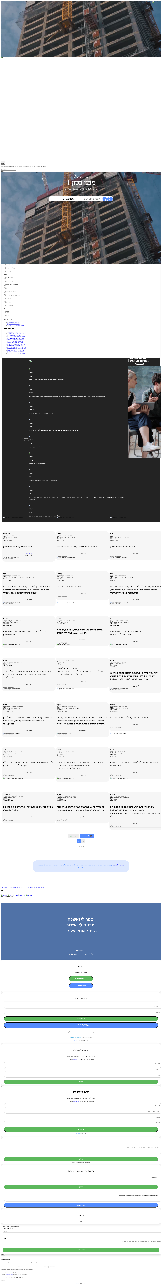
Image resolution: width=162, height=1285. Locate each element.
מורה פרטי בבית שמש (66, 620)
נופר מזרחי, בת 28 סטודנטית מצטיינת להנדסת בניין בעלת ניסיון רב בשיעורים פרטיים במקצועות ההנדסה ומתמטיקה (81, 808)
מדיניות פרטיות (12, 887)
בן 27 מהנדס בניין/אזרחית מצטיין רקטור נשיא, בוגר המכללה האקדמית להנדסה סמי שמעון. (28, 764)
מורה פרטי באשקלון (65, 660)
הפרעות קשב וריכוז (13, 295)
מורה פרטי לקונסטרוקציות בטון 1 (15, 325)
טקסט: (4, 1238)
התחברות (81, 1019)
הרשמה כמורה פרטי (28, 887)
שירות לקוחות (37, 887)
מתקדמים (9, 281)
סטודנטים (9, 306)
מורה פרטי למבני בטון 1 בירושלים (16, 344)
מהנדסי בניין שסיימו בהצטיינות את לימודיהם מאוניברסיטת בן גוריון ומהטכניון (28, 808)
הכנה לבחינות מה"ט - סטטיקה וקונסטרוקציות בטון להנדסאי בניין (24, 633)
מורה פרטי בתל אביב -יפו (66, 706)
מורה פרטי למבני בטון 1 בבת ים (15, 339)
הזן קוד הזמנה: (154, 1177)
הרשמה (76, 1040)
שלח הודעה (81, 1250)
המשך (2, 1280)
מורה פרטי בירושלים (65, 536)
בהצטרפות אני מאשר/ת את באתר (14, 1274)
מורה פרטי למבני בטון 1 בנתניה (15, 345)
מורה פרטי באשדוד (65, 576)
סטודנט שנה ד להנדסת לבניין (122, 546)
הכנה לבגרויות (11, 292)
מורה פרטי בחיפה (118, 796)
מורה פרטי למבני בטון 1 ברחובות (15, 350)
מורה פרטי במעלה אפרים (13, 706)
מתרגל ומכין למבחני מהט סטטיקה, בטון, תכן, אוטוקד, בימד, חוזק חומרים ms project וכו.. (80, 631)
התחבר (78, 1134)
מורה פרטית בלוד (118, 662)
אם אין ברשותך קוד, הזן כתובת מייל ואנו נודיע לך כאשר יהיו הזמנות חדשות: (138, 1195)
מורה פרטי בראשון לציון (12, 536)
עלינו (42, 887)
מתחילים (9, 278)
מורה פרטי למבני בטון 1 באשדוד (15, 333)
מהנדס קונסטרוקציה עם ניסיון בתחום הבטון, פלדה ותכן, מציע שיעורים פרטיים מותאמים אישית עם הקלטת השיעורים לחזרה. (27, 674)
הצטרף (81, 1129)
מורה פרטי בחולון (118, 576)
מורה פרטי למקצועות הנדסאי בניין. (18, 546)
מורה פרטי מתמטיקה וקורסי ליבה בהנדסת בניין (77, 546)
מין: (5, 308)
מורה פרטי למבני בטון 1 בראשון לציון (16, 348)
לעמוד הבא (85, 836)
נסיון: (5, 274)
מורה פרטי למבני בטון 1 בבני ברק (15, 338)
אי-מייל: (5, 1231)
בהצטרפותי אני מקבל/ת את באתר (81, 1059)
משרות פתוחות (4, 887)
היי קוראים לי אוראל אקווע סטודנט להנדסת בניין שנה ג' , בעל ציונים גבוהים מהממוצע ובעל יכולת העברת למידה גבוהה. (81, 671)
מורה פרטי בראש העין (119, 620)
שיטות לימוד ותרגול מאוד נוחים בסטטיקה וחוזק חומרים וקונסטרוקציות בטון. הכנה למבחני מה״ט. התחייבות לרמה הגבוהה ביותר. (80, 765)
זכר (7, 312)
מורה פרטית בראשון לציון (66, 796)
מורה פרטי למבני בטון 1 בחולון (15, 341)
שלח (2, 171)
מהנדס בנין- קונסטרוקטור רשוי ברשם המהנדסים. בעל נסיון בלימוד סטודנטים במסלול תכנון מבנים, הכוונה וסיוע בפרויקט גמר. (28, 720)
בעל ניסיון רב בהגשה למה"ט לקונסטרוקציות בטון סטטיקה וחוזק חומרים (135, 764)
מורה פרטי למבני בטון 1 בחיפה (15, 342)
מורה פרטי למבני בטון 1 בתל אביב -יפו (17, 353)
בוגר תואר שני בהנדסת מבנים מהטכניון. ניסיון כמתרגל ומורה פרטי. (127, 633)
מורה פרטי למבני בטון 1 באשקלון (15, 335)
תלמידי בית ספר (12, 285)
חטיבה (8, 288)
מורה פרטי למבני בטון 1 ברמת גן (15, 352)
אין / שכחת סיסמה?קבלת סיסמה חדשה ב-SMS (81, 1025)
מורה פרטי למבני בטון (12, 322)
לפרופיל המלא (62, 557)
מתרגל (8, 299)
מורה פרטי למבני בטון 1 (13, 332)
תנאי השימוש (76, 1059)
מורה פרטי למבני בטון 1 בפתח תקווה (16, 347)
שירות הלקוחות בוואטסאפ (75, 1037)
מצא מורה (107, 199)
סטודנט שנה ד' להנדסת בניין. (69, 586)
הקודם (75, 836)
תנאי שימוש (20, 887)
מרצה (8, 302)
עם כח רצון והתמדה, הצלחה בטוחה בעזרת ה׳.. (130, 717)
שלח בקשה (81, 1205)
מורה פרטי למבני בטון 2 (13, 324)
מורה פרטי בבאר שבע (12, 620)
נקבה (8, 315)
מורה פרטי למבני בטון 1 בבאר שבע (16, 336)
